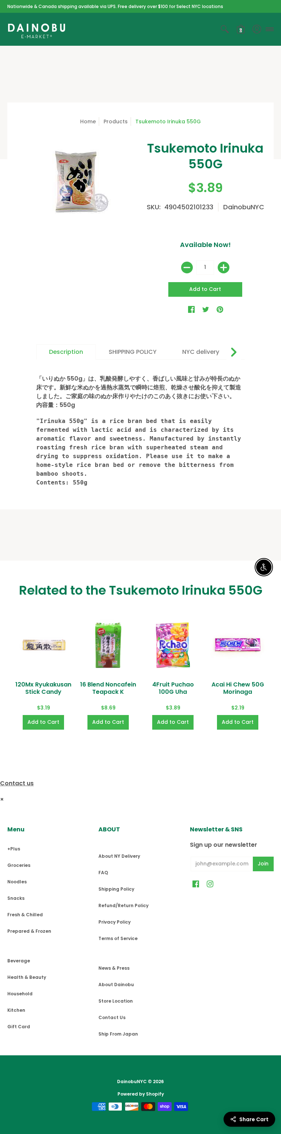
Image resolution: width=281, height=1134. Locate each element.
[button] (225, 29)
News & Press (114, 968)
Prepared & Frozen (29, 931)
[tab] (66, 352)
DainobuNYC (243, 207)
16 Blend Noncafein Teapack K (108, 688)
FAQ (103, 872)
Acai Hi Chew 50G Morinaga (237, 688)
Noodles (17, 882)
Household (20, 994)
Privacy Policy (114, 922)
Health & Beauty (26, 977)
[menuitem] (225, 29)
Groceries (18, 865)
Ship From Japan (118, 1034)
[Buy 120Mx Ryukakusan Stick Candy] (43, 645)
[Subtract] (187, 267)
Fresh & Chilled (25, 915)
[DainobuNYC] (36, 29)
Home (88, 121)
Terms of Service (118, 938)
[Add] (223, 267)
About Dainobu (116, 984)
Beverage (18, 961)
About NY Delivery (119, 856)
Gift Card (18, 1026)
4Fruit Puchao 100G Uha (173, 688)
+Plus (13, 849)
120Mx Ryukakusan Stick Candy (43, 688)
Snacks (16, 898)
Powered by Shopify (140, 1094)
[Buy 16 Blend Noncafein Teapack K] (108, 645)
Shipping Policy (116, 889)
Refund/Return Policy (123, 905)
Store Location (115, 1001)
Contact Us (111, 1017)
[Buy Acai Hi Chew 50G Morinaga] (237, 645)
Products (116, 121)
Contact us (17, 783)
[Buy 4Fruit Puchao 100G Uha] (173, 645)
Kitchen (16, 1010)
